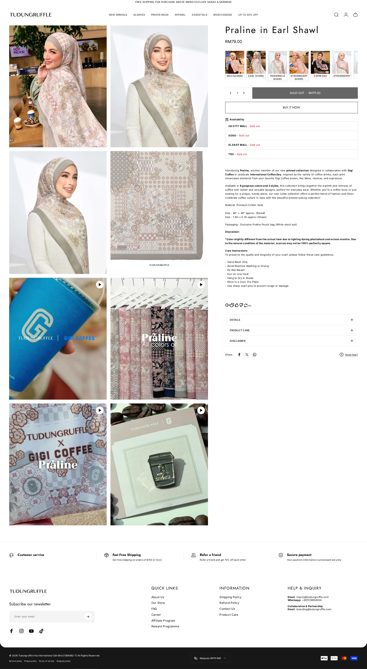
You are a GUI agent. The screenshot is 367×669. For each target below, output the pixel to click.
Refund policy (15, 661)
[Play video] (100, 284)
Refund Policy (229, 603)
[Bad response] (241, 305)
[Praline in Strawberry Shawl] (299, 62)
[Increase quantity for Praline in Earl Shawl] (244, 93)
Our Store (158, 603)
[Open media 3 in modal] (58, 212)
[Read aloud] (227, 305)
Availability (237, 119)
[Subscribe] (88, 616)
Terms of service (46, 661)
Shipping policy (64, 661)
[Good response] (236, 305)
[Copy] (232, 305)
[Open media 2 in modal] (159, 86)
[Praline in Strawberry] (341, 62)
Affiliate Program (163, 620)
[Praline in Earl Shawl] (256, 62)
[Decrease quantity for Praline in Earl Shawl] (229, 93)
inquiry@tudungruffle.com (312, 597)
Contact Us (227, 609)
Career (156, 614)
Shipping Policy (230, 597)
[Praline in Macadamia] (234, 62)
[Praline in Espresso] (320, 62)
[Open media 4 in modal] (159, 212)
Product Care (228, 614)
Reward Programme (165, 626)
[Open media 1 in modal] (58, 86)
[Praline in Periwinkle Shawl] (277, 62)
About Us (157, 597)
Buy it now (291, 107)
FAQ (154, 609)
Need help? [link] (351, 354)
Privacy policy (30, 661)
